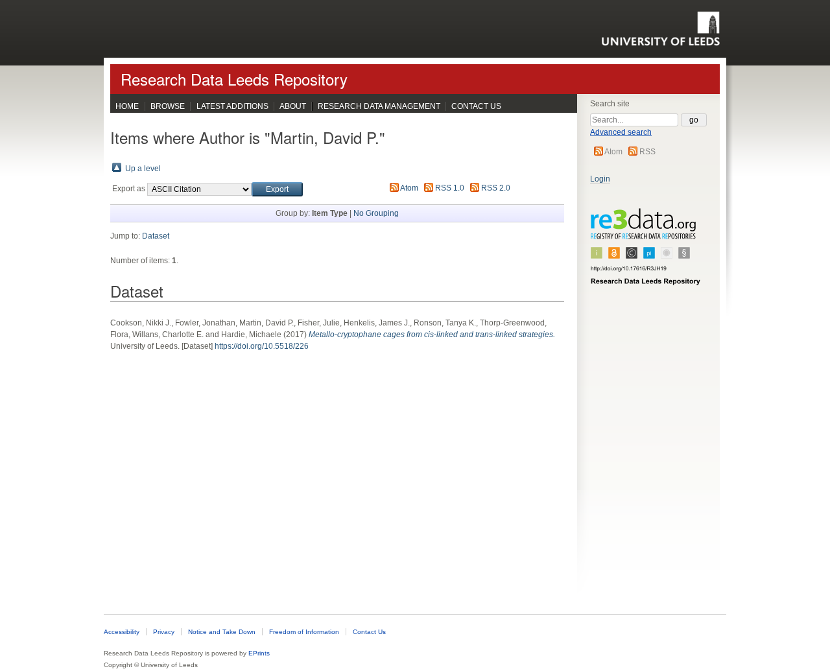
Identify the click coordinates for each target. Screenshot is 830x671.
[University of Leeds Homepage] (660, 28)
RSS (647, 151)
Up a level (143, 168)
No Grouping (376, 213)
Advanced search (621, 132)
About (292, 106)
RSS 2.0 (495, 188)
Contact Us (476, 106)
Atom (613, 151)
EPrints (259, 653)
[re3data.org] (646, 252)
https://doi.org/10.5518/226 (262, 346)
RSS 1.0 (449, 188)
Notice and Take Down (221, 631)
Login (600, 178)
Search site (610, 103)
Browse (167, 106)
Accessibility (121, 631)
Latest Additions (232, 106)
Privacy (163, 631)
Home (127, 106)
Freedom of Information (304, 631)
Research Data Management (379, 106)
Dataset (155, 236)
